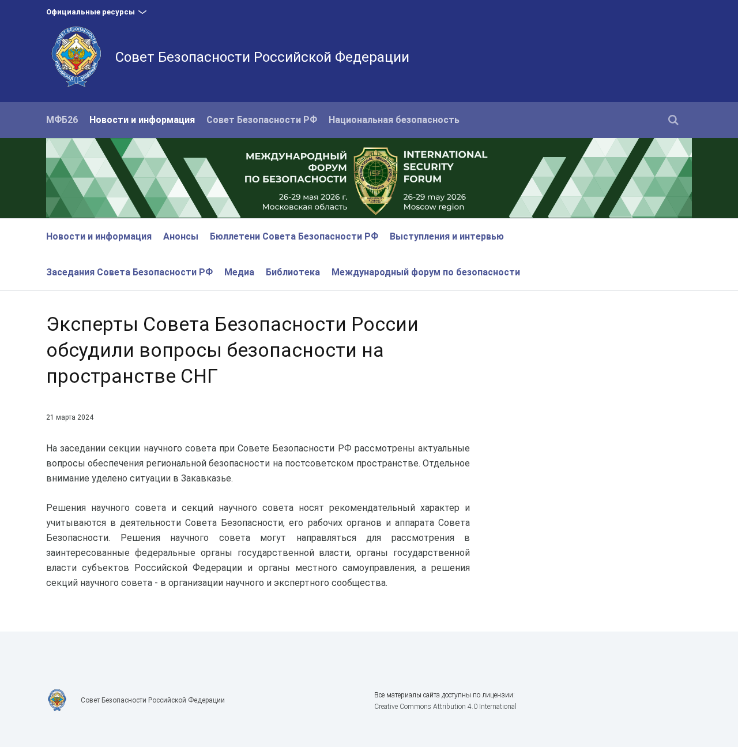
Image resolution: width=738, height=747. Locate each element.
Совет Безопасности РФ (261, 119)
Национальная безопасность (394, 119)
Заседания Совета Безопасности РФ (129, 272)
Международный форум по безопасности (426, 272)
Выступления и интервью (447, 236)
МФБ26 (62, 119)
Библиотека (293, 272)
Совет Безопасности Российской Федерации (262, 57)
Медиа (239, 272)
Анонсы (180, 236)
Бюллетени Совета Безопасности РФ (294, 236)
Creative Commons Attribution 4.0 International (445, 707)
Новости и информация (142, 119)
